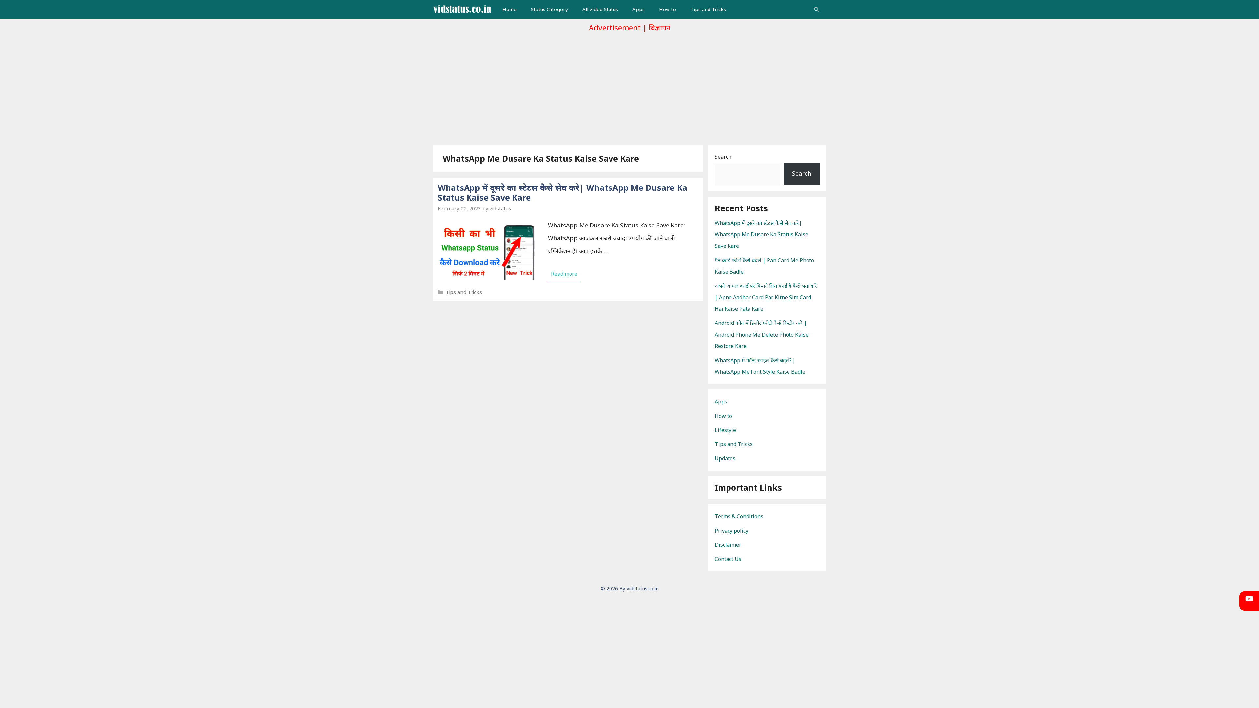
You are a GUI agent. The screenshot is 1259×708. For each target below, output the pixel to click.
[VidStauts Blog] (462, 9)
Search (723, 156)
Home (509, 9)
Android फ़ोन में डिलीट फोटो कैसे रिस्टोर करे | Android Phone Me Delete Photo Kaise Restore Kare (762, 334)
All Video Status (600, 9)
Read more (564, 273)
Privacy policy (731, 530)
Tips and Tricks (708, 9)
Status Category (549, 9)
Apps (638, 9)
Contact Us (728, 558)
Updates (725, 458)
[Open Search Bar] (816, 9)
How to (667, 9)
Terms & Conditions (739, 516)
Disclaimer (728, 544)
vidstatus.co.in (643, 588)
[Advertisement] (629, 86)
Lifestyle (725, 430)
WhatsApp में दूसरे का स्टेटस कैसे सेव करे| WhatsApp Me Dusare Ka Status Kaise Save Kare (562, 192)
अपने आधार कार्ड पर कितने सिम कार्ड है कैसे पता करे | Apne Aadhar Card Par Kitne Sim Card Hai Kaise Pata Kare (766, 297)
